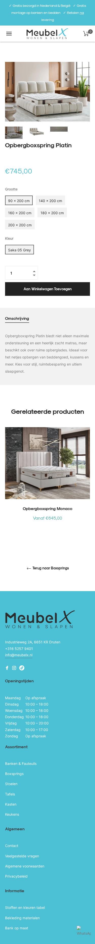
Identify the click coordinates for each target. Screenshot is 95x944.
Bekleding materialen (22, 918)
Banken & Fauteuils (20, 763)
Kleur (9, 238)
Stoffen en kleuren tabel (25, 907)
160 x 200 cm (19, 213)
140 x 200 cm (50, 201)
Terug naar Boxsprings (50, 568)
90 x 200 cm (19, 201)
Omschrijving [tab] (17, 318)
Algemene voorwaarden (24, 866)
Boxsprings (14, 773)
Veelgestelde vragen (22, 856)
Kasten (10, 804)
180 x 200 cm (52, 213)
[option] (47, 482)
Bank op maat (16, 928)
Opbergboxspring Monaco (47, 508)
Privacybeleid (16, 876)
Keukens (12, 814)
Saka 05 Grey (19, 250)
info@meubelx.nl (18, 655)
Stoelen (11, 784)
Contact (11, 845)
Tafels (10, 794)
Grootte (11, 189)
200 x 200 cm (20, 225)
